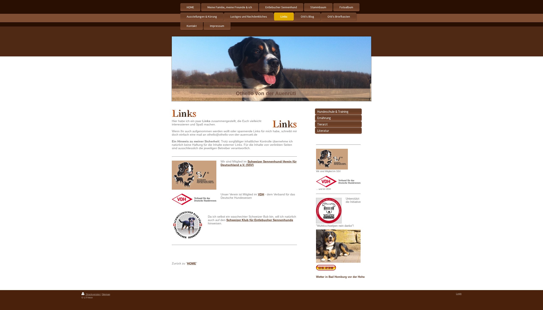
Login (459, 293)
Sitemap (106, 294)
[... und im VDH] (338, 181)
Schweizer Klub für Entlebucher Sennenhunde (259, 220)
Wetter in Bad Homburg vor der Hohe (340, 276)
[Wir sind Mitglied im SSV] (332, 159)
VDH (261, 194)
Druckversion (93, 294)
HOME (191, 263)
